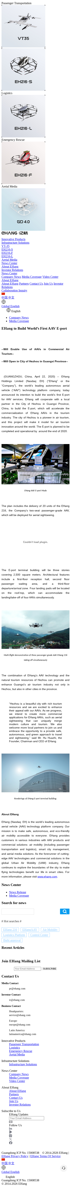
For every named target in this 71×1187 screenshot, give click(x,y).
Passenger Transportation (24, 1044)
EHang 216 (10, 929)
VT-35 (5, 246)
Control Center (39, 935)
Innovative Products (13, 239)
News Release (17, 892)
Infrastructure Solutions (15, 242)
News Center (9, 263)
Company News (11, 276)
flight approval (12, 940)
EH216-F (7, 252)
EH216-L (7, 256)
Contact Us (36, 283)
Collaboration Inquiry (14, 290)
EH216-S (7, 249)
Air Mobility (50, 929)
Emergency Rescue (20, 1051)
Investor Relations (12, 270)
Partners (24, 283)
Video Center (50, 276)
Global (11, 306)
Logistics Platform (14, 935)
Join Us (48, 283)
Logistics (14, 1047)
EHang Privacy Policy (15, 1156)
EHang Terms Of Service (45, 1156)
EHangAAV (29, 929)
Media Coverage (32, 276)
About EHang (10, 266)
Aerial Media (9, 259)
